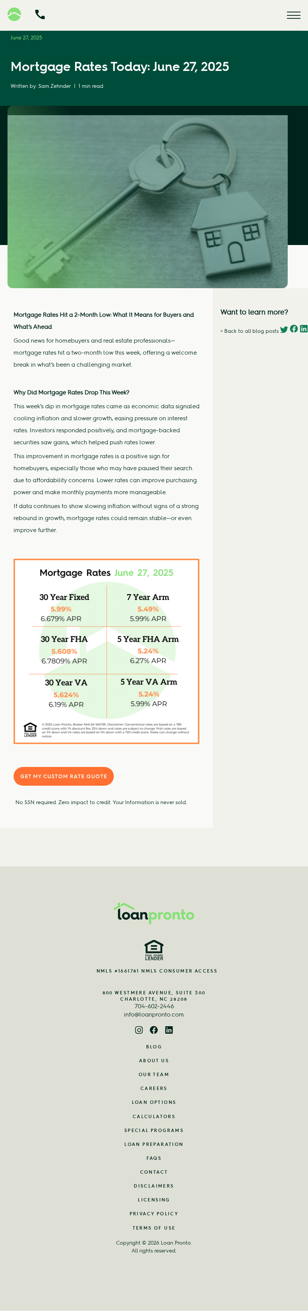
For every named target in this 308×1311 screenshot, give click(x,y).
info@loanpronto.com (154, 1014)
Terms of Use (154, 1228)
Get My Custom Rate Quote (63, 776)
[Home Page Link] (154, 913)
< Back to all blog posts (249, 330)
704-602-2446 (154, 1006)
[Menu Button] (293, 15)
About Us (154, 1060)
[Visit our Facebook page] (154, 1031)
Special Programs (154, 1130)
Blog (154, 1046)
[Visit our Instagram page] (139, 1031)
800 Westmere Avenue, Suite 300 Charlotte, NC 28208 (154, 995)
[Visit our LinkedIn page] (169, 1031)
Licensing (154, 1200)
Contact (154, 1172)
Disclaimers (154, 1186)
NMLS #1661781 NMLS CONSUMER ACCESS (157, 971)
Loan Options (154, 1102)
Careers (154, 1088)
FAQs (154, 1158)
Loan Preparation (153, 1144)
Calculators (154, 1116)
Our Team (154, 1074)
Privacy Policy (154, 1213)
